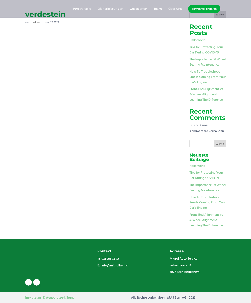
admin (36, 22)
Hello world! (197, 40)
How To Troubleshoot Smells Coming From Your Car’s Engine (207, 77)
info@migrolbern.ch (115, 265)
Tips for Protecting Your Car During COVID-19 (206, 50)
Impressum (33, 297)
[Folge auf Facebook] (28, 282)
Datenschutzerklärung (59, 297)
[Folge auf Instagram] (36, 282)
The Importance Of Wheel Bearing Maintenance (207, 62)
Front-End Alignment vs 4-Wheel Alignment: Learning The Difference (206, 95)
